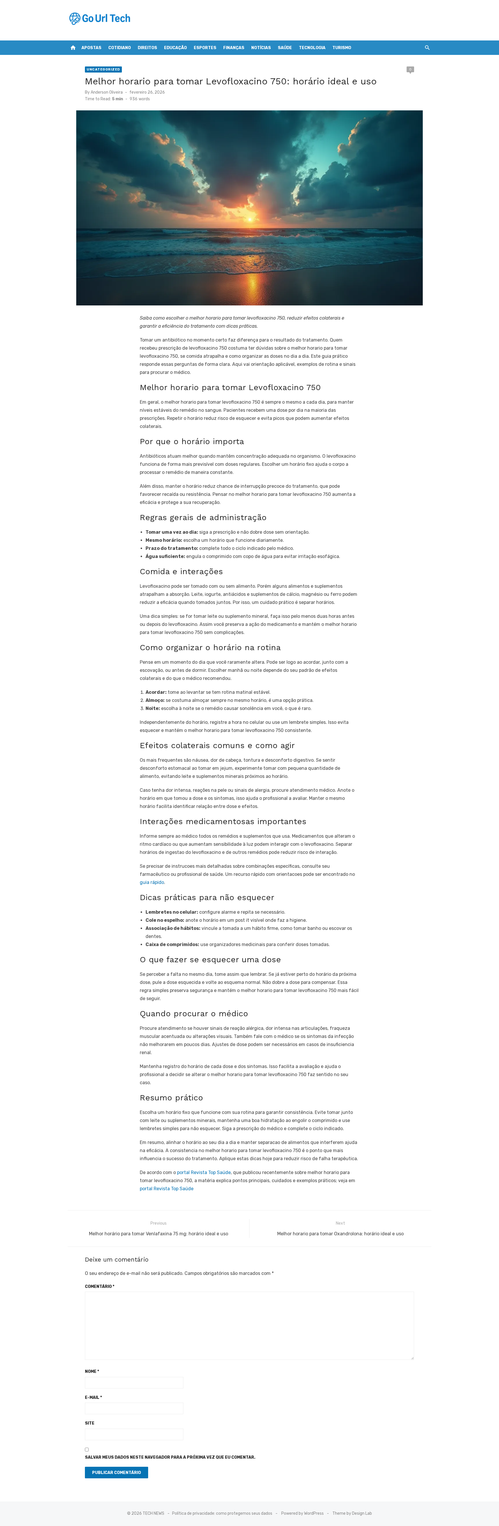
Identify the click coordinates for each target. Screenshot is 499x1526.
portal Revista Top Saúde (204, 1172)
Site (89, 1423)
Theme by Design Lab (352, 1513)
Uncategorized (103, 69)
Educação (175, 47)
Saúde (285, 47)
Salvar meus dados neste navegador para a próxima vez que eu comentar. (170, 1457)
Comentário (99, 1286)
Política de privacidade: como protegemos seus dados (222, 1513)
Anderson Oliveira (107, 92)
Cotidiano (119, 47)
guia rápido (152, 882)
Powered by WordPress (302, 1513)
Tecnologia (312, 47)
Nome (92, 1371)
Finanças (233, 47)
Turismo (341, 47)
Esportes (205, 47)
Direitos (147, 47)
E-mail (93, 1397)
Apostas (91, 47)
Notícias (261, 47)
